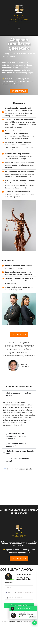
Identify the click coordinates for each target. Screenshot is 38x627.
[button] (19, 28)
